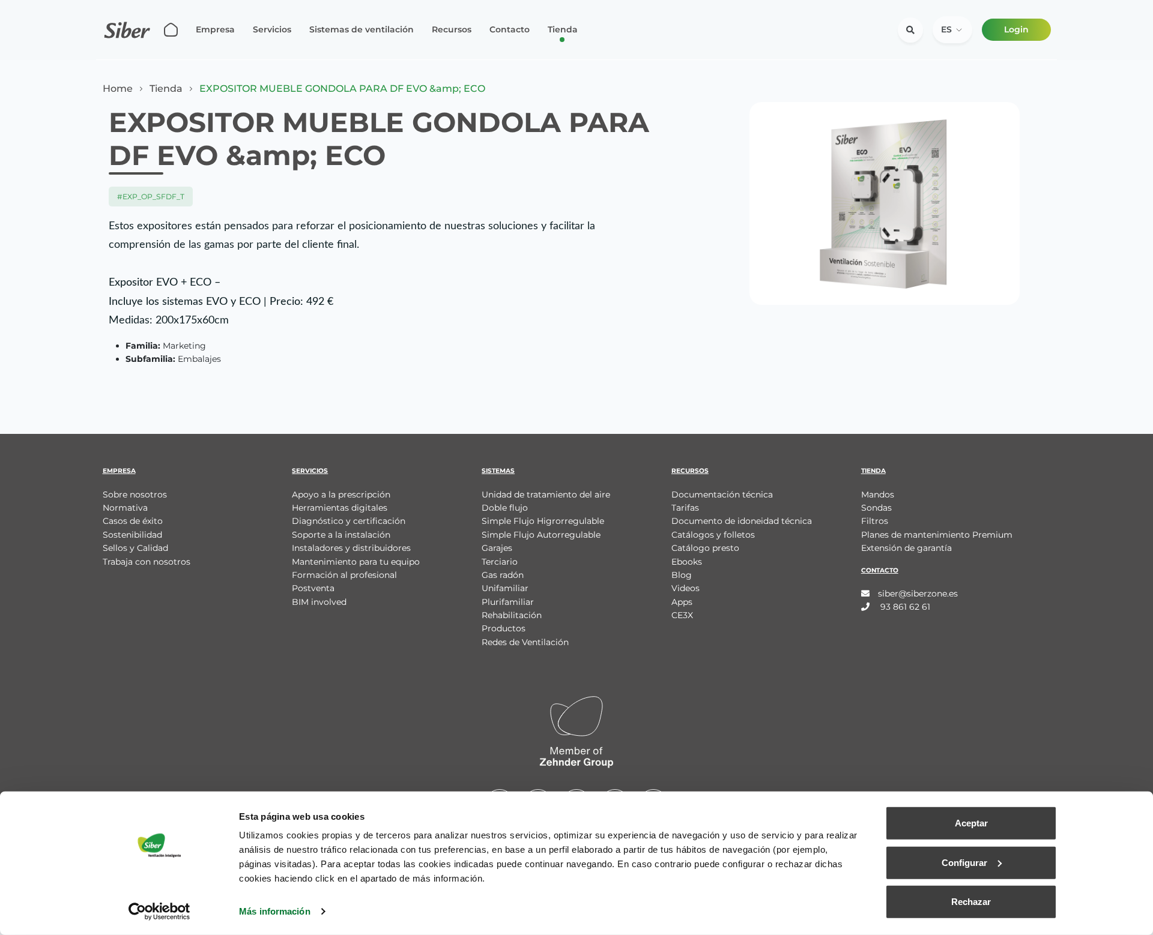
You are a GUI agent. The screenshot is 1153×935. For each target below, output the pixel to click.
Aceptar (971, 823)
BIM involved (319, 602)
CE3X (682, 615)
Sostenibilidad (132, 534)
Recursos (451, 29)
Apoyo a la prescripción (341, 494)
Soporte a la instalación (341, 534)
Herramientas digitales (339, 507)
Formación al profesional (344, 575)
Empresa (215, 29)
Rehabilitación (512, 615)
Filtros (874, 521)
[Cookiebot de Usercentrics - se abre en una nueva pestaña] (159, 912)
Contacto (509, 29)
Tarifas (685, 507)
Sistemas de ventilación (361, 29)
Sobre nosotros (135, 494)
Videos (685, 588)
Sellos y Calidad (135, 548)
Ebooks (686, 561)
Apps (681, 602)
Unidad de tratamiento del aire (546, 494)
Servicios (272, 29)
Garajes (497, 548)
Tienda (563, 29)
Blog (681, 575)
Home (118, 89)
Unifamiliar (505, 588)
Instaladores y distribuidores (351, 548)
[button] (952, 29)
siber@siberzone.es (918, 593)
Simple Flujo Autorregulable (541, 534)
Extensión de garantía (906, 548)
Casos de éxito (133, 521)
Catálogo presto (705, 548)
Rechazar (971, 902)
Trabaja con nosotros (146, 561)
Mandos (877, 494)
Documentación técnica (722, 494)
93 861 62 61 (904, 606)
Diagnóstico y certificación (348, 521)
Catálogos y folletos (713, 534)
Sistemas (498, 471)
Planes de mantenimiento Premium (936, 534)
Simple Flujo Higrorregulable (543, 521)
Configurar (964, 862)
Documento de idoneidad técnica (741, 521)
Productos (503, 628)
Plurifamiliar (508, 602)
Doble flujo (505, 507)
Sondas (876, 507)
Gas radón (503, 575)
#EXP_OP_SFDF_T (150, 196)
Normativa (125, 507)
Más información (274, 911)
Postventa (313, 588)
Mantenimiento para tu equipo (356, 561)
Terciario (500, 561)
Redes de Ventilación (525, 642)
